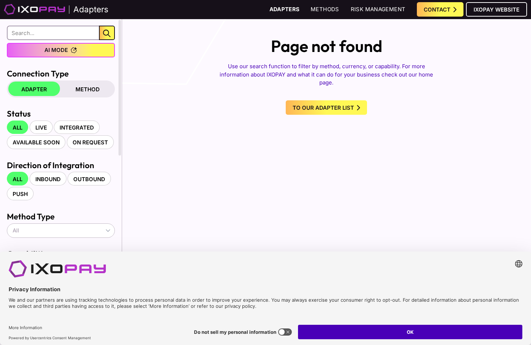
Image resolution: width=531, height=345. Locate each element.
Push (20, 194)
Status (19, 113)
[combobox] (61, 230)
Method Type (31, 216)
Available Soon (36, 142)
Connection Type (38, 73)
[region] (61, 170)
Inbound (48, 179)
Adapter (34, 89)
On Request (90, 142)
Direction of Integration (50, 165)
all (17, 127)
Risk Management (378, 9)
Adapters (284, 9)
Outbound (89, 179)
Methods (325, 9)
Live (41, 127)
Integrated (77, 127)
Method (87, 89)
